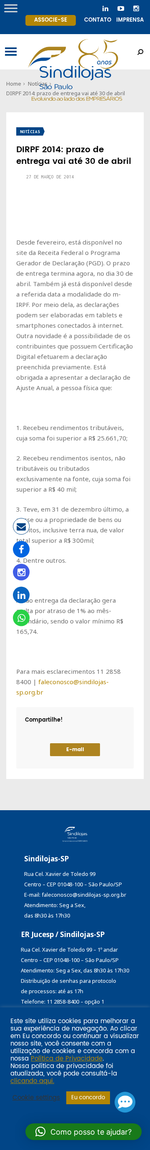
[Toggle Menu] (11, 8)
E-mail (75, 750)
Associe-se (50, 20)
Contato (97, 20)
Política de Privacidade (66, 1059)
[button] (83, 1131)
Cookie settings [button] (36, 1098)
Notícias (30, 131)
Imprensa (130, 20)
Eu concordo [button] (88, 1097)
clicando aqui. (32, 1081)
